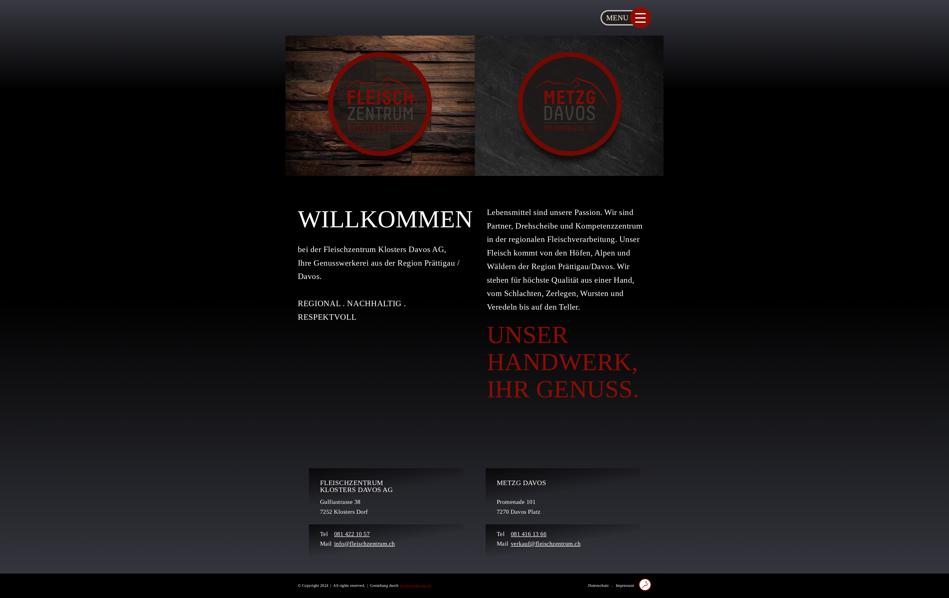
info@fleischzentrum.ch (364, 543)
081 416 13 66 (528, 534)
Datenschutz (598, 585)
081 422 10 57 (352, 534)
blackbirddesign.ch (415, 585)
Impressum (625, 585)
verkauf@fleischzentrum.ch (546, 543)
